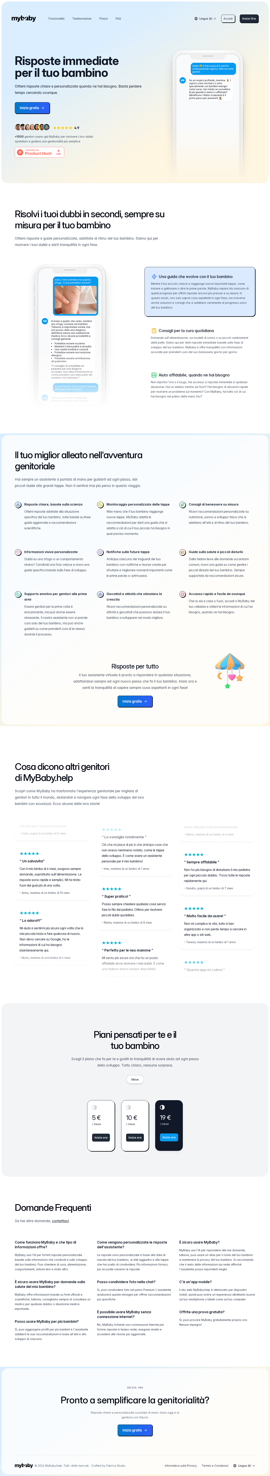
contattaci (60, 1221)
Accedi (228, 18)
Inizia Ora (249, 18)
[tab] (135, 1080)
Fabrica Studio (115, 1465)
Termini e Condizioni (215, 1465)
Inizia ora (101, 1137)
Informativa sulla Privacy (181, 1465)
